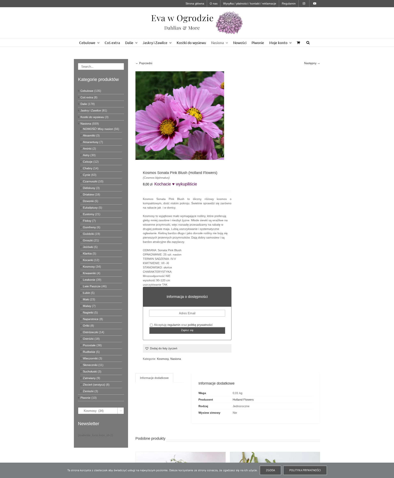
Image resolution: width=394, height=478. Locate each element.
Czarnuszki (90, 181)
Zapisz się (187, 330)
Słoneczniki (90, 365)
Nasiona (175, 358)
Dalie (83, 104)
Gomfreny (89, 227)
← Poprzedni (143, 63)
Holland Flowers (243, 399)
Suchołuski (90, 371)
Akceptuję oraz (182, 324)
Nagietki (88, 312)
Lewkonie (89, 279)
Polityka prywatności (305, 470)
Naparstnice (90, 319)
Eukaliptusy (90, 207)
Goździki (88, 233)
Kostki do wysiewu (92, 117)
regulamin (173, 324)
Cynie (86, 174)
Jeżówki (88, 247)
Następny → (312, 63)
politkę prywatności (200, 324)
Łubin (86, 292)
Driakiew (88, 194)
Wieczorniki (90, 358)
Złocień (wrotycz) (94, 384)
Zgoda (270, 470)
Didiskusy (89, 188)
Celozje (88, 161)
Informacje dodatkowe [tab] (154, 377)
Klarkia (87, 253)
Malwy (87, 306)
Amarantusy (90, 142)
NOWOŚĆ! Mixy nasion (98, 129)
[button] (308, 42)
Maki (86, 299)
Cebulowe (86, 90)
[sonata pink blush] (179, 115)
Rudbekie (89, 351)
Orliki (86, 325)
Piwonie (85, 397)
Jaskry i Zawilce (90, 110)
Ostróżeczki (90, 332)
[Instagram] (304, 3)
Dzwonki (88, 201)
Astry (86, 155)
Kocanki (88, 260)
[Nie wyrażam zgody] (389, 470)
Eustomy (88, 214)
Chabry (87, 168)
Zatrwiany (89, 378)
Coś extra (86, 97)
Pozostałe (89, 345)
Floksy (87, 220)
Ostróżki (88, 338)
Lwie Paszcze (92, 286)
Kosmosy (163, 358)
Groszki (88, 240)
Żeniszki (88, 391)
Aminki (87, 148)
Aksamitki (89, 135)
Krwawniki (89, 273)
